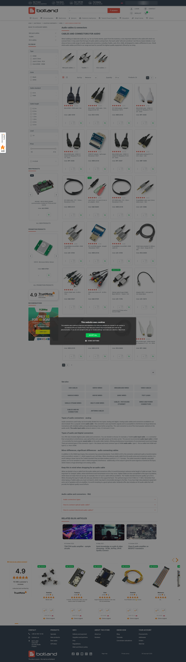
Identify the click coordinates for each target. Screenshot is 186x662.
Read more (122, 330)
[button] (93, 341)
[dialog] (93, 331)
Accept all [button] (93, 335)
